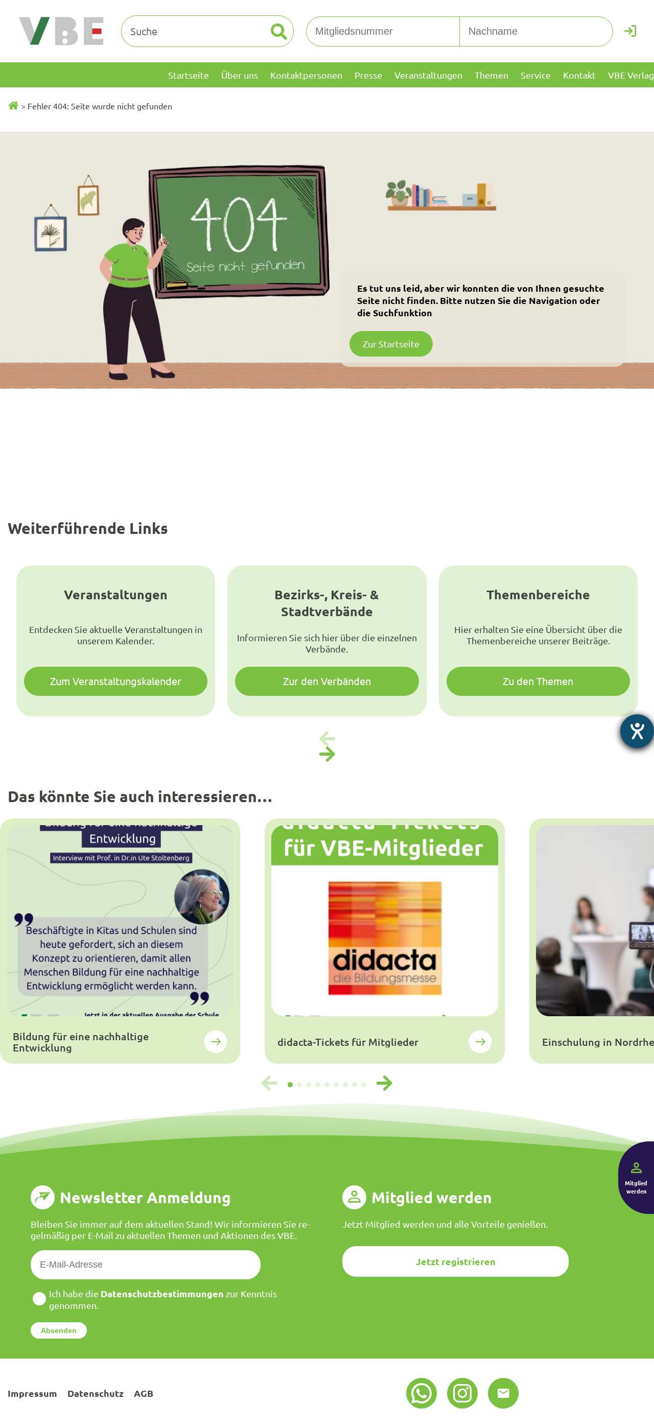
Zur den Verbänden (327, 680)
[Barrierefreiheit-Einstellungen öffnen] (637, 731)
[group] (120, 941)
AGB (143, 1393)
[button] (327, 754)
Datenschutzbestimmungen (162, 1293)
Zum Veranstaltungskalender (115, 680)
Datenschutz (95, 1393)
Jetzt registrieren (456, 1261)
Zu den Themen (538, 680)
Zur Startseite (391, 343)
